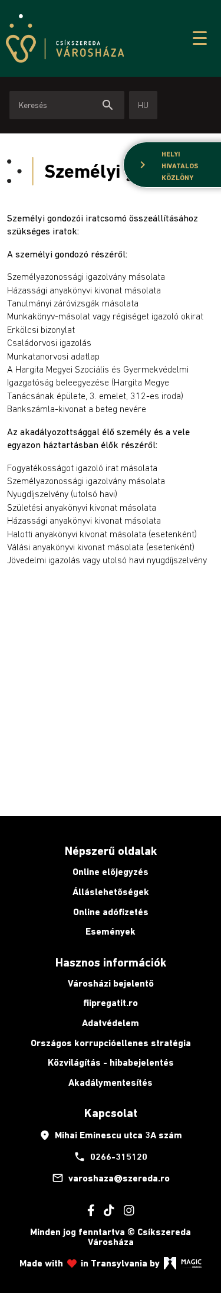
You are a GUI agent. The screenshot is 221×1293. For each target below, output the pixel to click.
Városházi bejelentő (111, 983)
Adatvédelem (110, 1022)
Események (110, 931)
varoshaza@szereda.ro (111, 1178)
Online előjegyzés (110, 871)
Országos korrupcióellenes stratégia (111, 1043)
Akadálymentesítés (110, 1082)
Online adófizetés (111, 911)
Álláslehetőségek (110, 891)
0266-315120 (110, 1157)
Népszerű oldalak (111, 851)
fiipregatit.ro (110, 1002)
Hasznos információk (110, 962)
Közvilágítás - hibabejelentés (111, 1062)
